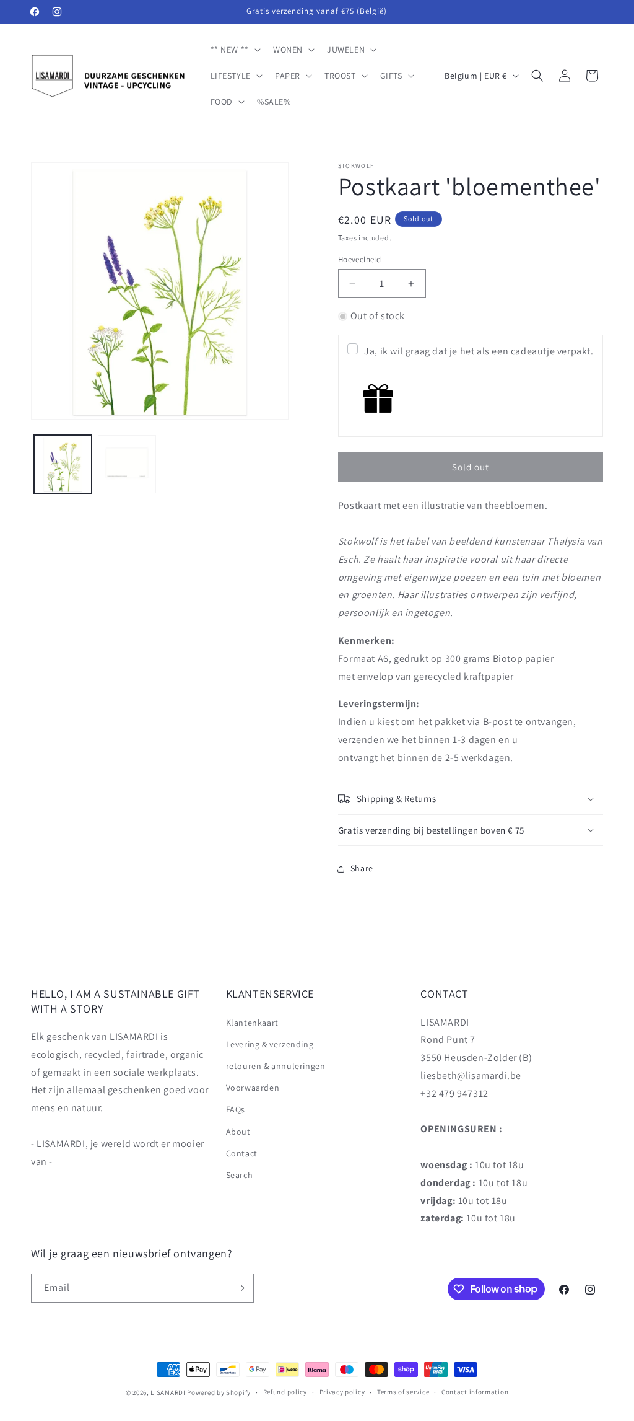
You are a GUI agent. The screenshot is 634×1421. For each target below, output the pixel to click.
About (238, 1131)
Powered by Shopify (219, 1392)
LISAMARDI (167, 1392)
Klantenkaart (252, 1022)
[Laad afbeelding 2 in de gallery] (126, 464)
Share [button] (361, 868)
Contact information (474, 1392)
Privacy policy (342, 1392)
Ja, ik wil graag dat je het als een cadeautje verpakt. (478, 351)
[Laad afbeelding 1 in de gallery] (63, 464)
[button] (234, 50)
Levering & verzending (270, 1044)
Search (239, 1175)
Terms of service (403, 1392)
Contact (242, 1153)
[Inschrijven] (239, 1288)
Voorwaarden (253, 1087)
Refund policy (285, 1392)
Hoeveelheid (359, 259)
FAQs (235, 1109)
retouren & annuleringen (276, 1065)
